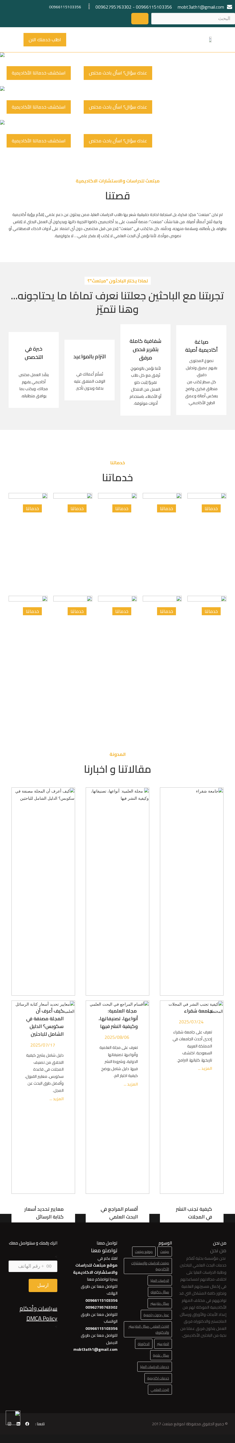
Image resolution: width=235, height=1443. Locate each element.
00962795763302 (113, 7)
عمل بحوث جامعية (156, 1315)
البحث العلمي (160, 1389)
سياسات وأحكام (38, 1308)
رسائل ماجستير (159, 1303)
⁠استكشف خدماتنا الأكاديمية (39, 72)
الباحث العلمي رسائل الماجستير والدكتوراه (149, 1329)
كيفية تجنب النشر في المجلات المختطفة (194, 1216)
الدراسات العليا (159, 1280)
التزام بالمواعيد (89, 356)
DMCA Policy (41, 1318)
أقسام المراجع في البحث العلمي (119, 1212)
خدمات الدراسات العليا (154, 1366)
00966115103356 (154, 7)
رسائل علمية (161, 1355)
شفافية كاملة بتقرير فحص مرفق (145, 349)
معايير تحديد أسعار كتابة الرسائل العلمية (44, 1216)
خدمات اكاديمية (158, 1378)
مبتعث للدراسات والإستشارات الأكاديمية (150, 1266)
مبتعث (164, 1251)
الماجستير (163, 1343)
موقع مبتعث (144, 1251)
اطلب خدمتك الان (45, 39)
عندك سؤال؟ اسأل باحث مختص (118, 72)
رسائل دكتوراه (160, 1292)
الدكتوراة (144, 1343)
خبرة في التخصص (34, 353)
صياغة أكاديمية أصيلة (201, 346)
